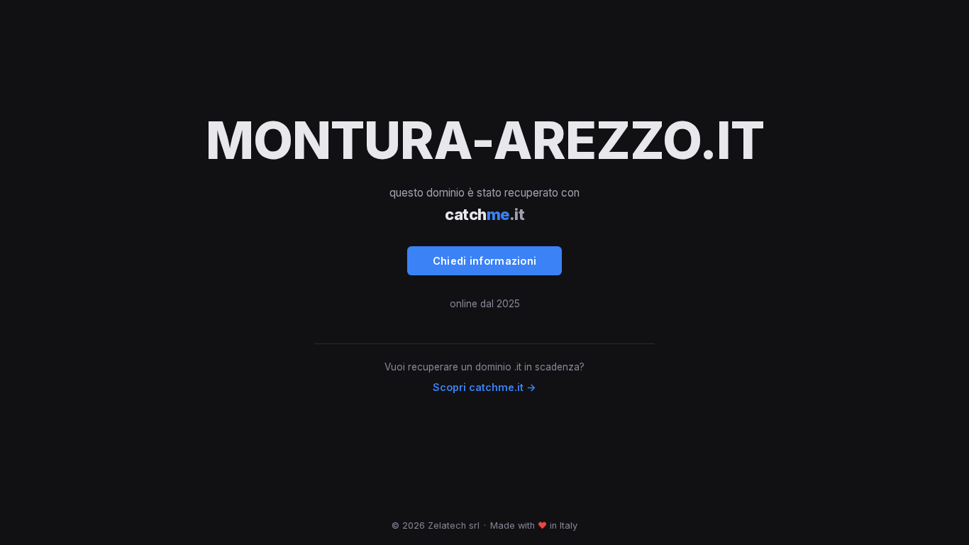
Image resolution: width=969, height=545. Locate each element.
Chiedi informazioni (485, 261)
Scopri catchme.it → (484, 387)
